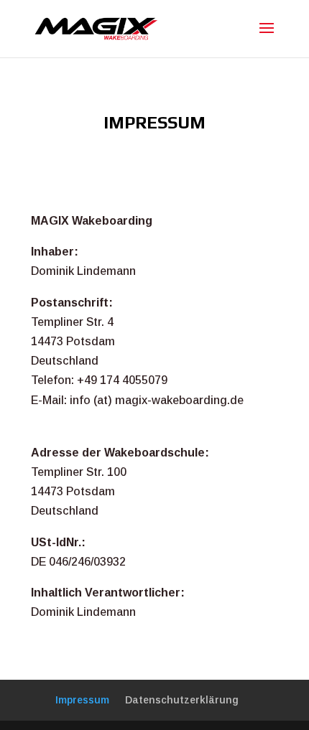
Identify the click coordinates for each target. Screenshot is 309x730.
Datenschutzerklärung (182, 700)
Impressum (82, 700)
